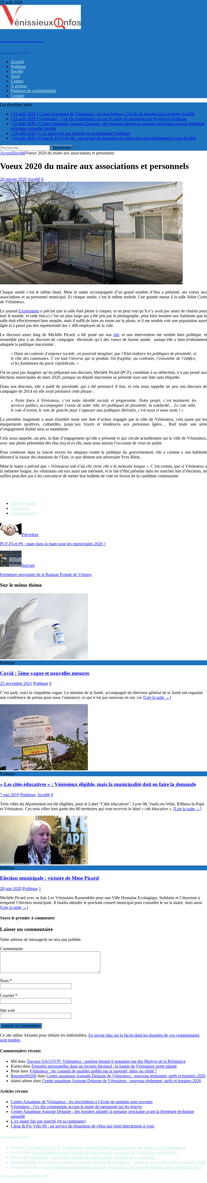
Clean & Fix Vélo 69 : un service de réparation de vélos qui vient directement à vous (82, 1126)
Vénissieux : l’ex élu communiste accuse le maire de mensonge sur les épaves (76, 1106)
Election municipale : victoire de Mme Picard (49, 878)
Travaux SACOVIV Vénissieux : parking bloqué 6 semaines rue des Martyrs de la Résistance (106, 1061)
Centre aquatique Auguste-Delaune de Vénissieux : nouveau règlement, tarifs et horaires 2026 (125, 1076)
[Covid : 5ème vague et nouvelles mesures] (44, 658)
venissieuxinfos (24, 513)
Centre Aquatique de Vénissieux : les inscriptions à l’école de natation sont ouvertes (82, 1101)
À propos (19, 86)
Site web (7, 1010)
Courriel (7, 995)
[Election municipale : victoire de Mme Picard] (44, 863)
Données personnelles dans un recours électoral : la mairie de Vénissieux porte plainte (104, 1066)
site (116, 334)
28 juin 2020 (11, 888)
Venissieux (20, 508)
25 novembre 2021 (16, 683)
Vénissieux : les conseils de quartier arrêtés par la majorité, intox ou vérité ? (93, 1071)
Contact (17, 95)
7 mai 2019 (9, 794)
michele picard (23, 503)
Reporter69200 (23, 1076)
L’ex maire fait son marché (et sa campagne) (48, 1121)
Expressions (29, 311)
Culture (17, 81)
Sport (15, 76)
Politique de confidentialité (33, 90)
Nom (5, 980)
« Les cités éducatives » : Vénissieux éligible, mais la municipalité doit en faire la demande (98, 784)
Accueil (17, 61)
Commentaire (11, 948)
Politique (18, 66)
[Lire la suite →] (157, 697)
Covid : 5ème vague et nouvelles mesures (44, 673)
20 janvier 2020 (13, 179)
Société (17, 71)
